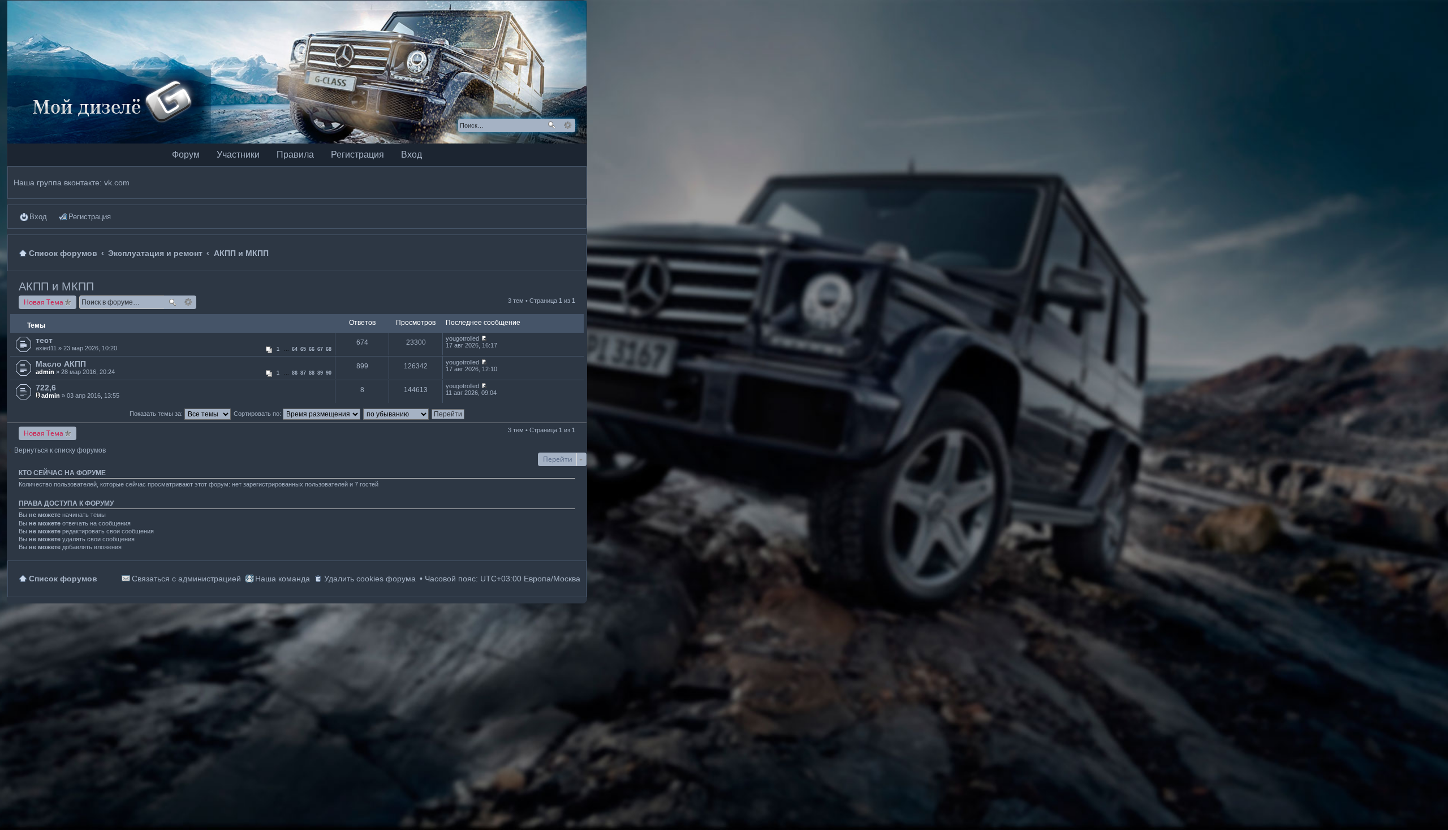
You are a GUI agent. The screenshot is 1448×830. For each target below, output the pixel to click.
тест (44, 340)
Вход (411, 154)
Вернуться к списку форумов (60, 450)
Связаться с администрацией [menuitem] (186, 578)
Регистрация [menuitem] (89, 216)
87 (303, 373)
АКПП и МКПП (56, 286)
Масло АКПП (61, 363)
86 (295, 373)
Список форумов (63, 578)
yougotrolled (462, 338)
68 (328, 349)
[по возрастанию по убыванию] (396, 413)
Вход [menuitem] (38, 216)
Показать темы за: (157, 413)
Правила (295, 154)
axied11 (46, 348)
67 (320, 349)
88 (311, 373)
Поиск (551, 125)
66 (311, 349)
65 (303, 349)
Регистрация (357, 154)
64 (295, 349)
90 (328, 373)
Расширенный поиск (567, 125)
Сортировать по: (258, 413)
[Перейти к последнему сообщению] (484, 338)
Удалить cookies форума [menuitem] (370, 578)
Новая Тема (43, 302)
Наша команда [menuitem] (282, 578)
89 (320, 373)
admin (45, 371)
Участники (238, 154)
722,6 (46, 387)
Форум (186, 154)
